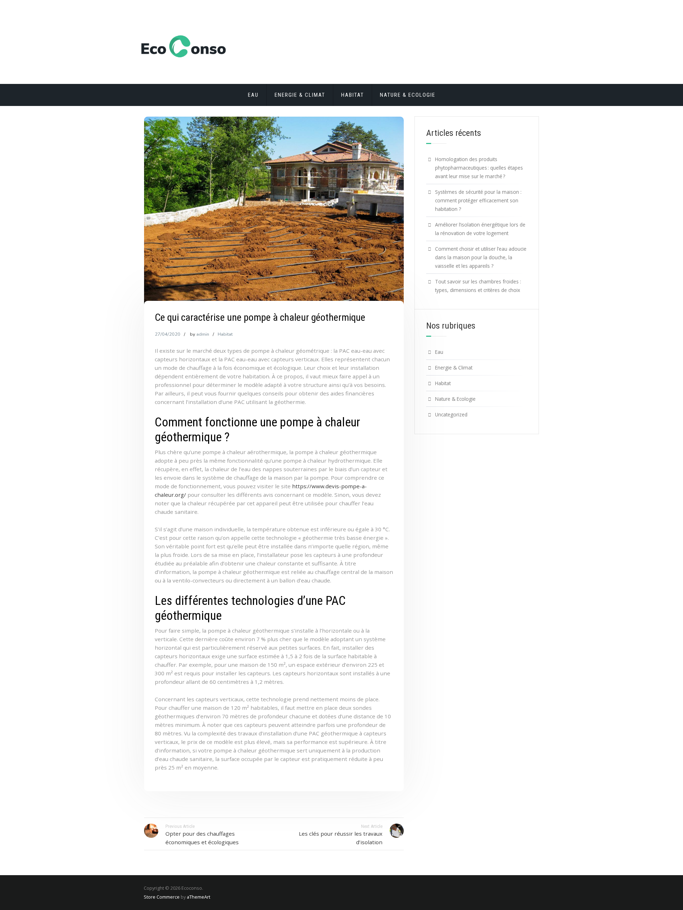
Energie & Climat (300, 95)
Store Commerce (162, 897)
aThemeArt (198, 897)
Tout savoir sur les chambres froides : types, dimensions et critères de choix (478, 285)
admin (202, 334)
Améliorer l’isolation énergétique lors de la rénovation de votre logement (480, 228)
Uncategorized (451, 414)
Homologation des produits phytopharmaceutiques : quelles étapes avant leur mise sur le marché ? (479, 168)
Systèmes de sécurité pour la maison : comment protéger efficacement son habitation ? (478, 200)
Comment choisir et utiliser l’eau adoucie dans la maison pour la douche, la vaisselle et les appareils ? (480, 257)
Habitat (352, 95)
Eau (253, 95)
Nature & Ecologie (407, 95)
